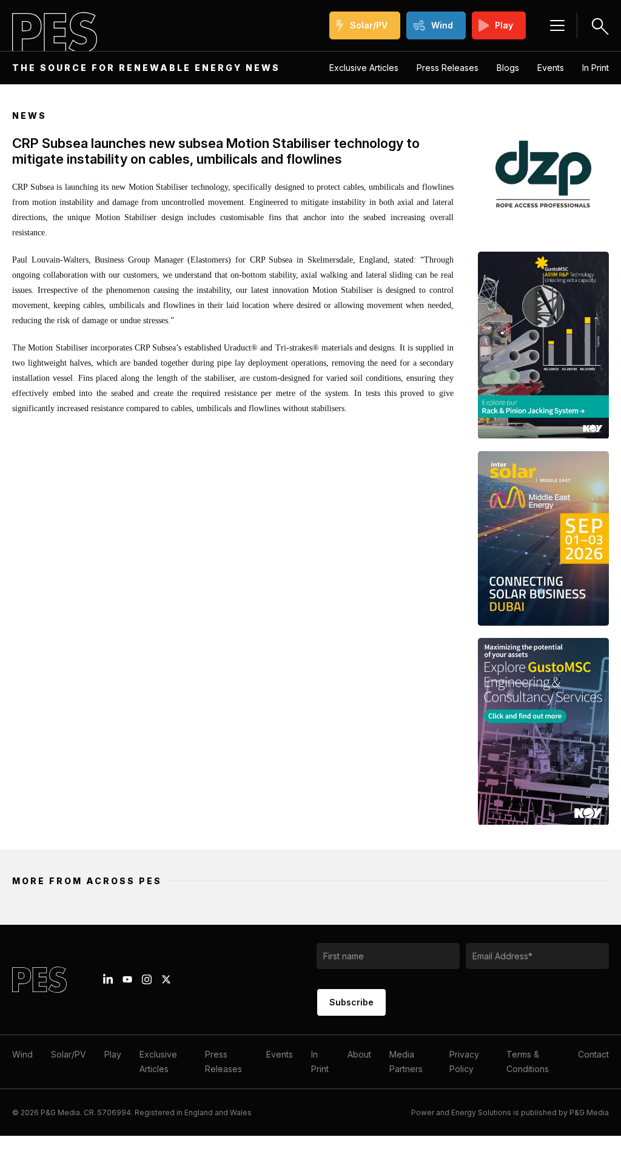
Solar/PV (369, 25)
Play (504, 25)
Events (550, 67)
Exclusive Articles (363, 67)
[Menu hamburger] (557, 25)
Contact (593, 1054)
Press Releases (447, 67)
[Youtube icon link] (127, 979)
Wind (442, 25)
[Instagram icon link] (147, 979)
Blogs (508, 67)
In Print (595, 67)
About (359, 1054)
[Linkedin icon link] (108, 979)
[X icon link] (166, 979)
